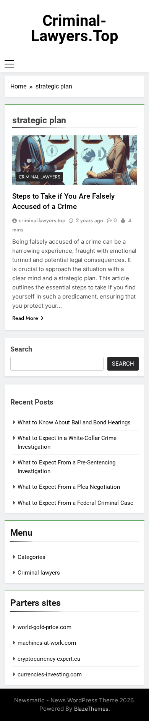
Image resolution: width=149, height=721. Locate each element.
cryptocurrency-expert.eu (49, 658)
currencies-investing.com (50, 674)
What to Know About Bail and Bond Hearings (74, 422)
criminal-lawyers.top (74, 28)
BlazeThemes (91, 708)
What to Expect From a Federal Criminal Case (75, 502)
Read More (25, 318)
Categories (31, 557)
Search (21, 349)
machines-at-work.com (47, 642)
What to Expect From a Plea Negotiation (69, 486)
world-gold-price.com (44, 627)
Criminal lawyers (39, 176)
